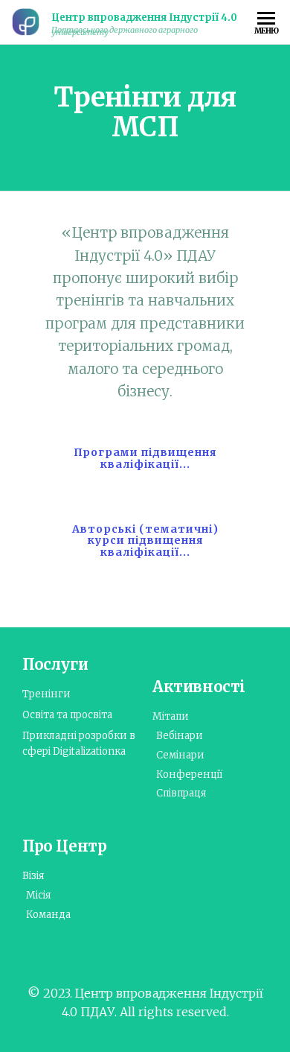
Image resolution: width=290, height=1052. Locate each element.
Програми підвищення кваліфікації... (145, 458)
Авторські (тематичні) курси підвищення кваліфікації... (145, 540)
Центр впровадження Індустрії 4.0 (144, 17)
